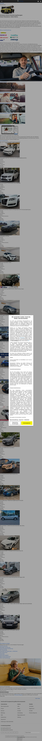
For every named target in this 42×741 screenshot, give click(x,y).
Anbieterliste (26, 419)
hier (28, 340)
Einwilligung (22, 337)
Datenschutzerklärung (14, 419)
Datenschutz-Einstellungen (15, 423)
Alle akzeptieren (26, 423)
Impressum (21, 419)
